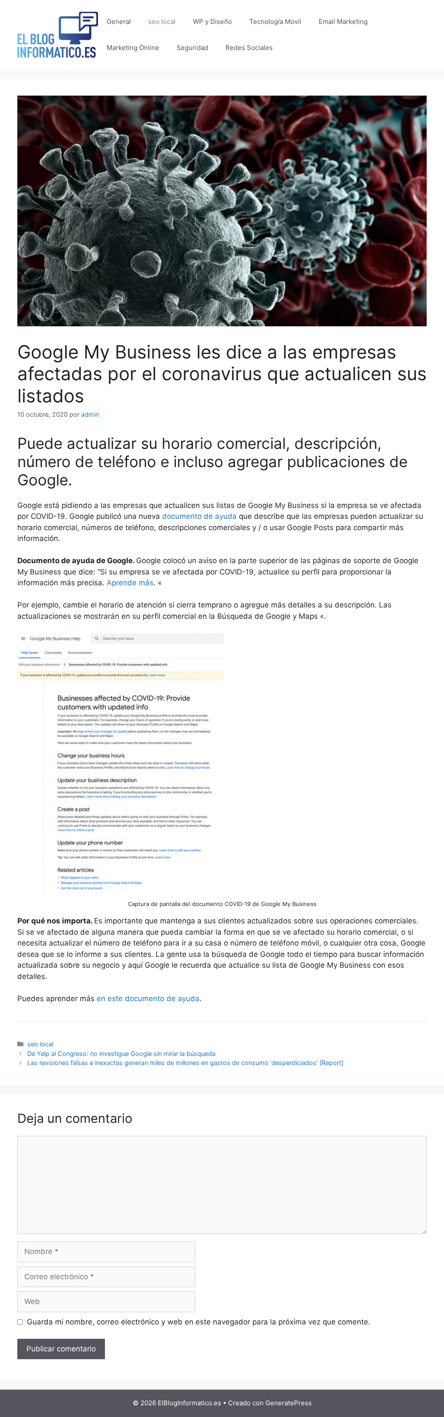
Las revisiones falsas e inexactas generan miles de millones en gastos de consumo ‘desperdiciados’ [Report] (185, 1062)
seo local (162, 21)
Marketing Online (133, 47)
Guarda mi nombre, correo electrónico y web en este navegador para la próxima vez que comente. (198, 1321)
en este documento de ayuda (148, 998)
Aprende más (130, 582)
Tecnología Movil (275, 21)
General (119, 21)
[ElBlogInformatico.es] (57, 34)
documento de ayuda (199, 516)
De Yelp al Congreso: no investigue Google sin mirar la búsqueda (121, 1053)
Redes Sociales (249, 47)
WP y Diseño (212, 21)
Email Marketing (343, 21)
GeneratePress (288, 1403)
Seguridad (192, 47)
